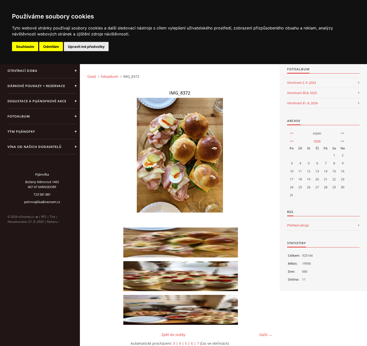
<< (291, 133)
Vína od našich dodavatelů (34, 146)
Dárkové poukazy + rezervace (36, 86)
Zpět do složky (173, 334)
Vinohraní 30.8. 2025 (302, 93)
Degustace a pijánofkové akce (36, 101)
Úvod (91, 76)
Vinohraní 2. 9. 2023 (301, 82)
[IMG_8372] (181, 242)
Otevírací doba (22, 70)
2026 (317, 141)
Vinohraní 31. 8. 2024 (302, 103)
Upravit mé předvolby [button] (86, 46)
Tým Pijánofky (21, 131)
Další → (265, 334)
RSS (43, 217)
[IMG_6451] (181, 276)
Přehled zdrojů (298, 225)
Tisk (52, 217)
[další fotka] (264, 155)
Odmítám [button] (51, 46)
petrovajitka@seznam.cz (42, 202)
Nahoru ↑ (53, 222)
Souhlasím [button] (25, 46)
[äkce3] (181, 310)
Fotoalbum (18, 116)
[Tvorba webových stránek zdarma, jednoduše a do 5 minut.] (37, 217)
